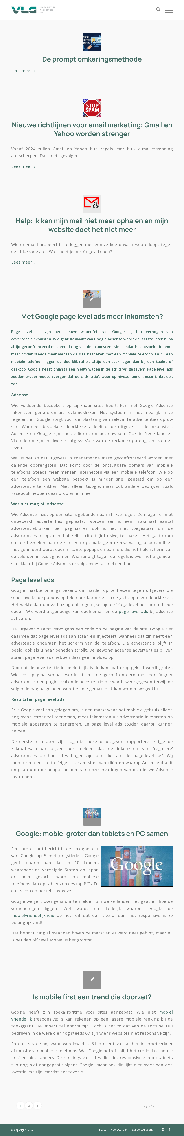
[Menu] (166, 10)
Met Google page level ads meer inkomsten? (92, 316)
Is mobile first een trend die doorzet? (92, 996)
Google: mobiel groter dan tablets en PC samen (92, 833)
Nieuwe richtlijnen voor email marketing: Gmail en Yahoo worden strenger (92, 129)
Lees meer (21, 70)
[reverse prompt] (92, 42)
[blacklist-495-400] (92, 204)
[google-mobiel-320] (92, 817)
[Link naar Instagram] (162, 1129)
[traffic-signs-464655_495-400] (92, 108)
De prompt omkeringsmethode (92, 59)
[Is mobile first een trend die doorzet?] (92, 980)
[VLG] (33, 10)
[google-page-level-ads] (92, 299)
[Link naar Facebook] (169, 1129)
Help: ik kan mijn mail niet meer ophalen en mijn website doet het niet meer (92, 225)
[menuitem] (156, 10)
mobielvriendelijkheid (32, 915)
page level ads (133, 611)
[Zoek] (156, 10)
